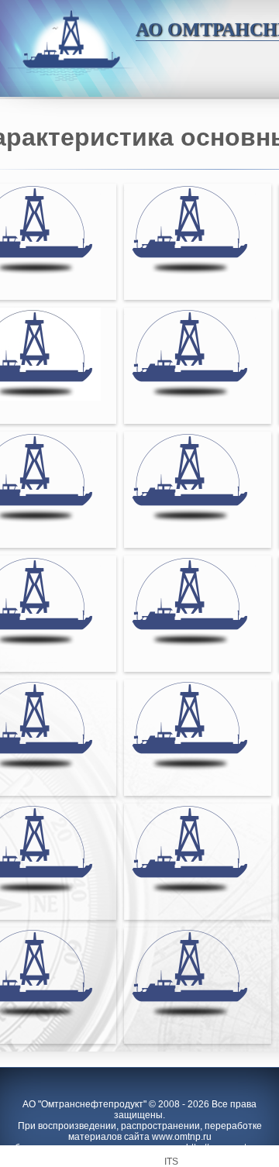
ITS (171, 1161)
